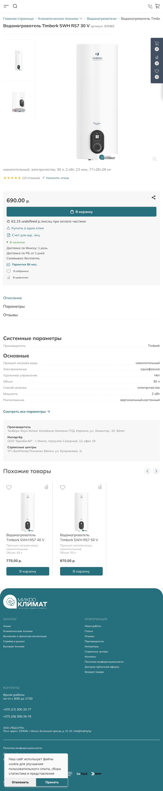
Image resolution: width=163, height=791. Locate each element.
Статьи (89, 631)
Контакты (90, 656)
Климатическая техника (17, 631)
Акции (7, 626)
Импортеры (92, 646)
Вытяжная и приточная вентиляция (25, 636)
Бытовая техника (13, 646)
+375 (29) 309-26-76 (17, 716)
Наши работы (93, 626)
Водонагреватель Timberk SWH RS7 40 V (25, 537)
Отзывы (89, 636)
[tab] (81, 298)
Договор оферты (13, 753)
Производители (94, 641)
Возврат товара (94, 671)
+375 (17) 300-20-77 (17, 709)
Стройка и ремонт (14, 641)
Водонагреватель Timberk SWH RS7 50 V (79, 537)
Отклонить (20, 782)
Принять (52, 782)
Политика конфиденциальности (104, 661)
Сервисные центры (96, 651)
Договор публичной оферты (102, 666)
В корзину (84, 212)
